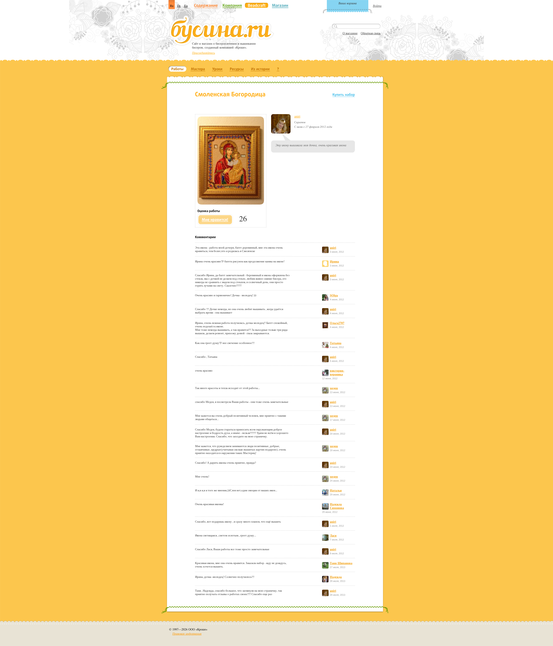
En (186, 6)
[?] (278, 69)
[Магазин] (280, 5)
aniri (297, 116)
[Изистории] (260, 69)
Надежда (336, 577)
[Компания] (232, 5)
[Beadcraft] (256, 5)
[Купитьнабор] (343, 94)
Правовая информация (187, 634)
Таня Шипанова (341, 563)
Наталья (336, 490)
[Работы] (177, 69)
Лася (333, 535)
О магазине (350, 33)
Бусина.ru (221, 30)
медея (334, 388)
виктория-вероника (337, 372)
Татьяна (335, 343)
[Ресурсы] (236, 69)
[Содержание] (206, 6)
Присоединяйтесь (203, 53)
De (179, 6)
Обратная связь (370, 33)
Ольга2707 (337, 323)
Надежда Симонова (337, 506)
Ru (171, 6)
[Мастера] (198, 69)
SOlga (334, 295)
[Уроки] (217, 69)
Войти (377, 6)
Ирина (334, 261)
